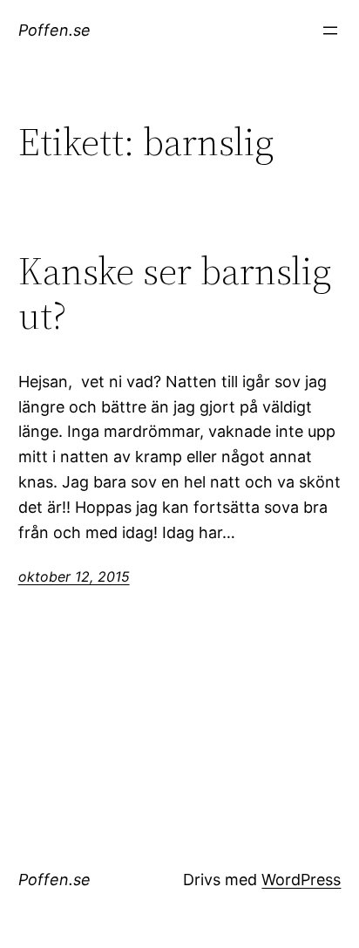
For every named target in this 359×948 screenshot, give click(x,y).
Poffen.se (54, 30)
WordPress (301, 879)
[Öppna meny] (330, 30)
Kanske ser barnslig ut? (174, 293)
